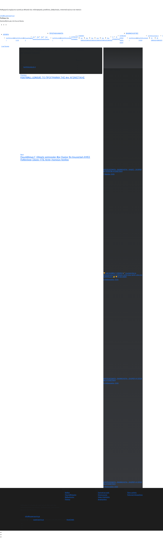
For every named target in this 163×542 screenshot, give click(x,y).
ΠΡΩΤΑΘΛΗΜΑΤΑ (56, 33)
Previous (23, 75)
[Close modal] (1, 532)
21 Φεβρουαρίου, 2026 (110, 279)
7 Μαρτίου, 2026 (109, 174)
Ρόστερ (67, 499)
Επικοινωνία (102, 495)
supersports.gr (38, 520)
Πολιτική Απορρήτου (135, 495)
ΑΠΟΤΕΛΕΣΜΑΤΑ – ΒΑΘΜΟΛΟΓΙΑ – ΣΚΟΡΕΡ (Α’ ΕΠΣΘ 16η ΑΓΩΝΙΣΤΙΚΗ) (122, 379)
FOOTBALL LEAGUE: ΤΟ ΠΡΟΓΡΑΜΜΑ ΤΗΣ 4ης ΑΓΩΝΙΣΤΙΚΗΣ (52, 77)
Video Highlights (104, 497)
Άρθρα (67, 493)
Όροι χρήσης (132, 493)
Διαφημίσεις (102, 499)
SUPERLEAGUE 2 (153, 36)
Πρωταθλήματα (70, 495)
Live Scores (5, 46)
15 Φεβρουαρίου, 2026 (111, 383)
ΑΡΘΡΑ (6, 34)
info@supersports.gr (7, 16)
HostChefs (70, 520)
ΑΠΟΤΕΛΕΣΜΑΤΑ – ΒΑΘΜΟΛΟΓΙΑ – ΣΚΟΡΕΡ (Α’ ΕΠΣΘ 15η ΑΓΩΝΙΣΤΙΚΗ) (122, 483)
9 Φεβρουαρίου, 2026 (110, 487)
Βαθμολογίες (69, 497)
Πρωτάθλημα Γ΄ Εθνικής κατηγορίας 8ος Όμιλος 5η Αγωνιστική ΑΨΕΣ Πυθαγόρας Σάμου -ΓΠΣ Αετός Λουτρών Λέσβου (55, 158)
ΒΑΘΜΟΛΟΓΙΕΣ (132, 33)
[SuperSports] (12, 29)
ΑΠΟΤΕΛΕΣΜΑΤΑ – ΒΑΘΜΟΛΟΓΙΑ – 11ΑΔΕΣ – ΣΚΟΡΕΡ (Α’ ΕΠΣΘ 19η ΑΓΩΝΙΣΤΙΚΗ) (122, 170)
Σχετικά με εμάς (103, 493)
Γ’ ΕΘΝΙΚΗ (81, 36)
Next (22, 154)
